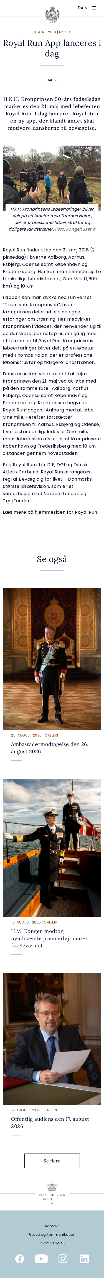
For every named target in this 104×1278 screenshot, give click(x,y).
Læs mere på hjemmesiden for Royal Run (50, 512)
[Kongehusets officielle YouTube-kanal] (41, 1259)
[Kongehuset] (52, 14)
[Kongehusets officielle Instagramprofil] (63, 1259)
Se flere (52, 1161)
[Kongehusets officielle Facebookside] (19, 1259)
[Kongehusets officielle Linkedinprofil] (84, 1259)
